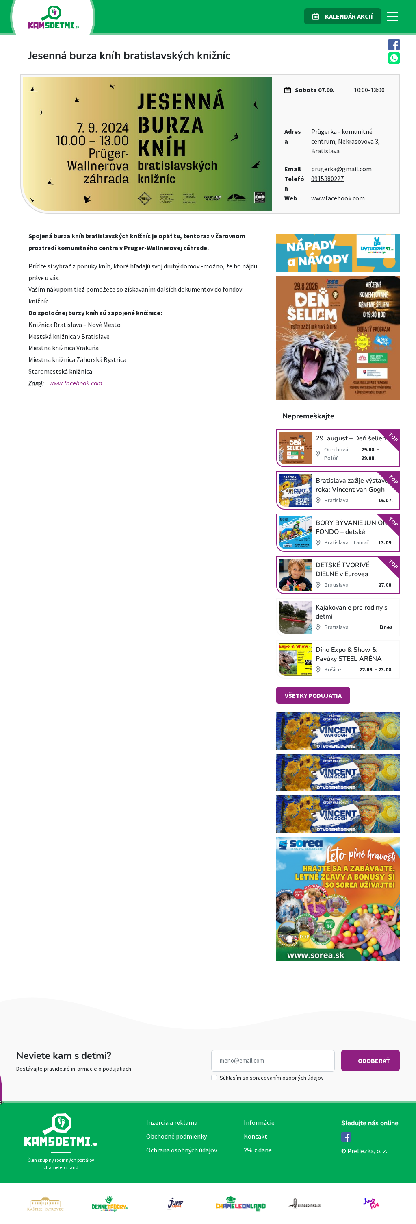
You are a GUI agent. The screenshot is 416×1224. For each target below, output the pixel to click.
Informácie (259, 1122)
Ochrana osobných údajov (181, 1150)
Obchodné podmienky (176, 1136)
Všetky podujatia (313, 695)
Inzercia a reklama (171, 1122)
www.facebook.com (338, 198)
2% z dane (258, 1150)
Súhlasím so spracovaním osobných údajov (272, 1077)
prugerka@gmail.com (341, 169)
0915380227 (327, 178)
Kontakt (255, 1136)
